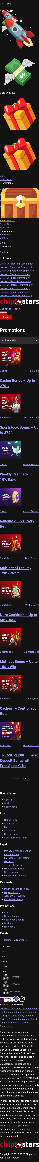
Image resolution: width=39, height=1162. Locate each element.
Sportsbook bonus (14, 919)
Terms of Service (13, 865)
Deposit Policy (12, 892)
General (8, 799)
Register (3, 313)
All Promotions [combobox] (9, 340)
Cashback (9, 923)
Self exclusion (11, 872)
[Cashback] (19, 72)
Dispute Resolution (14, 868)
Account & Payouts (14, 896)
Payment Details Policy (16, 888)
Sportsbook (10, 806)
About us (9, 823)
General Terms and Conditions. (16, 1107)
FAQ (6, 827)
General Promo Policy (16, 837)
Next (25, 778)
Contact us (10, 830)
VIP (6, 912)
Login (6, 317)
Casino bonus (11, 916)
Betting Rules (11, 834)
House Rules (10, 820)
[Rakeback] (19, 33)
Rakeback (9, 926)
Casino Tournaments (15, 940)
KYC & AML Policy (13, 899)
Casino (7, 803)
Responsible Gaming (15, 875)
